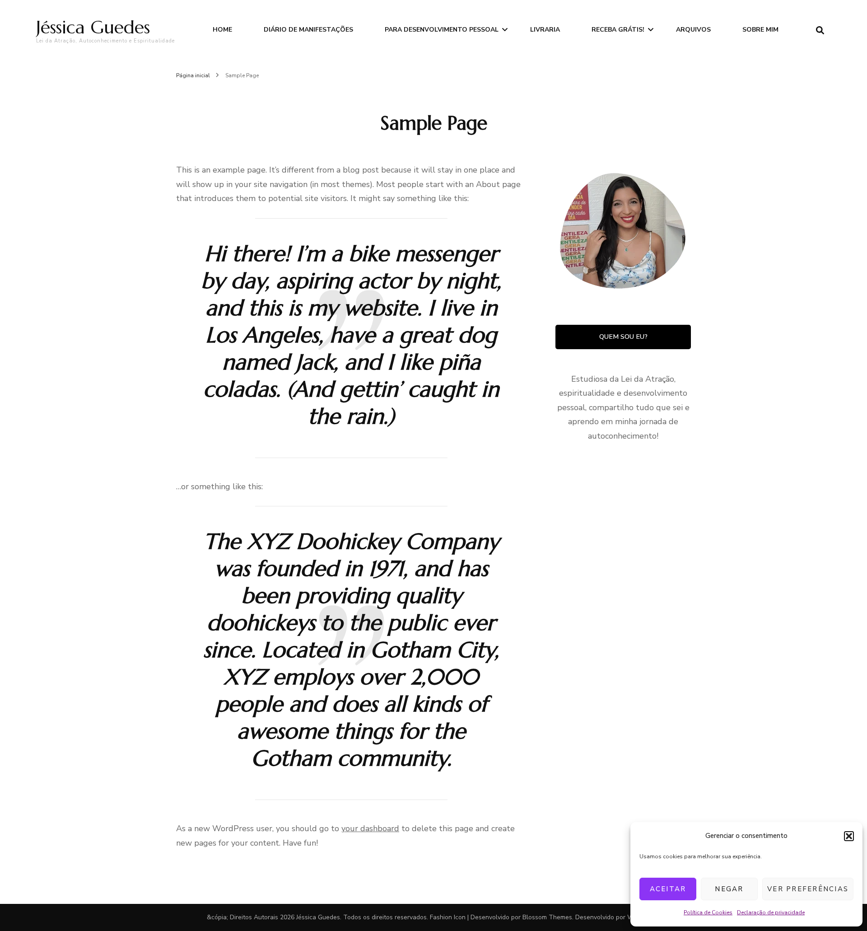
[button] (848, 836)
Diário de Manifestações (308, 29)
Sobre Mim (760, 29)
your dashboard (370, 828)
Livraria (545, 29)
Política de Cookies (708, 912)
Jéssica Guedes (93, 27)
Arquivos (693, 29)
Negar (729, 889)
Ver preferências (807, 889)
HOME (222, 29)
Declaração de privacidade (771, 912)
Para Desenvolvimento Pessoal (442, 29)
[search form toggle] (820, 30)
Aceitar (668, 889)
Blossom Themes (547, 917)
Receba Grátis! (618, 29)
